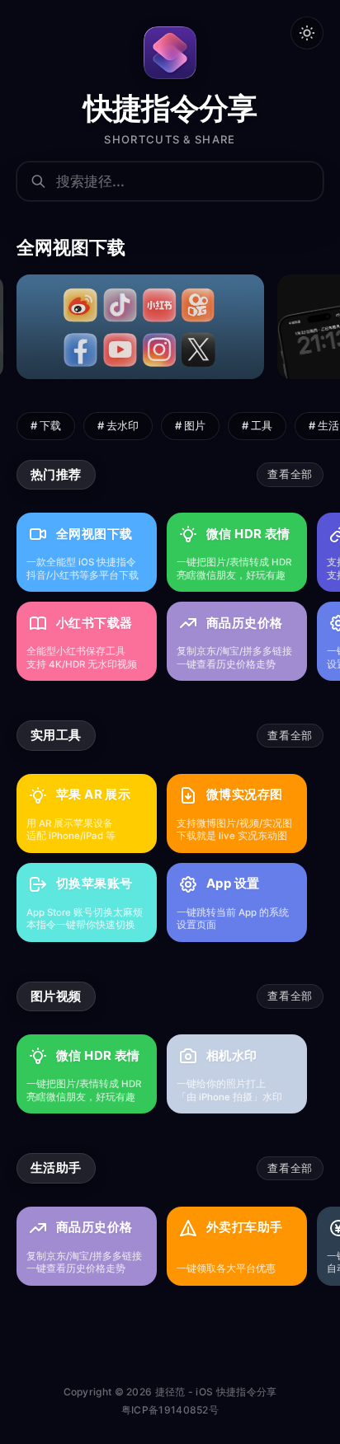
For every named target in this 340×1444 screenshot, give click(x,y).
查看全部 (290, 474)
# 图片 (190, 425)
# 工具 (257, 425)
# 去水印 (118, 425)
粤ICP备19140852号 (170, 1410)
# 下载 (46, 425)
